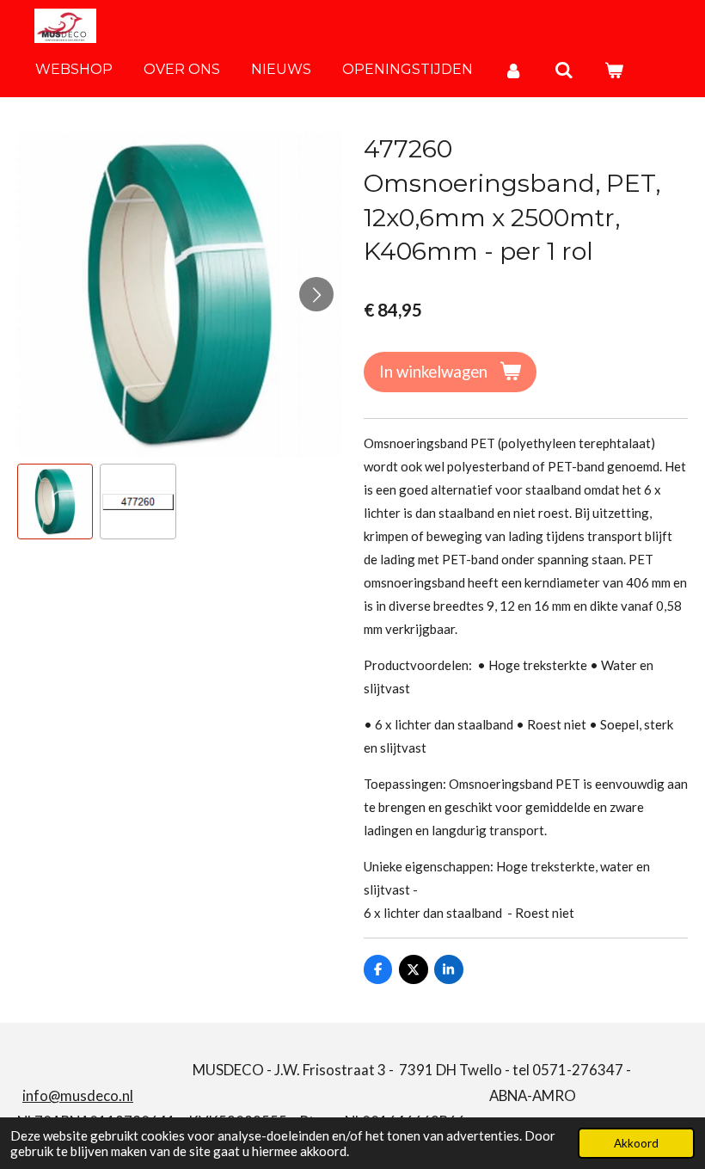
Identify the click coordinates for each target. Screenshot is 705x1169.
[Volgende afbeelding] (316, 294)
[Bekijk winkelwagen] (613, 70)
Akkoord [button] (636, 1143)
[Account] (513, 70)
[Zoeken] (563, 70)
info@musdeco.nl (77, 1095)
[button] (55, 501)
